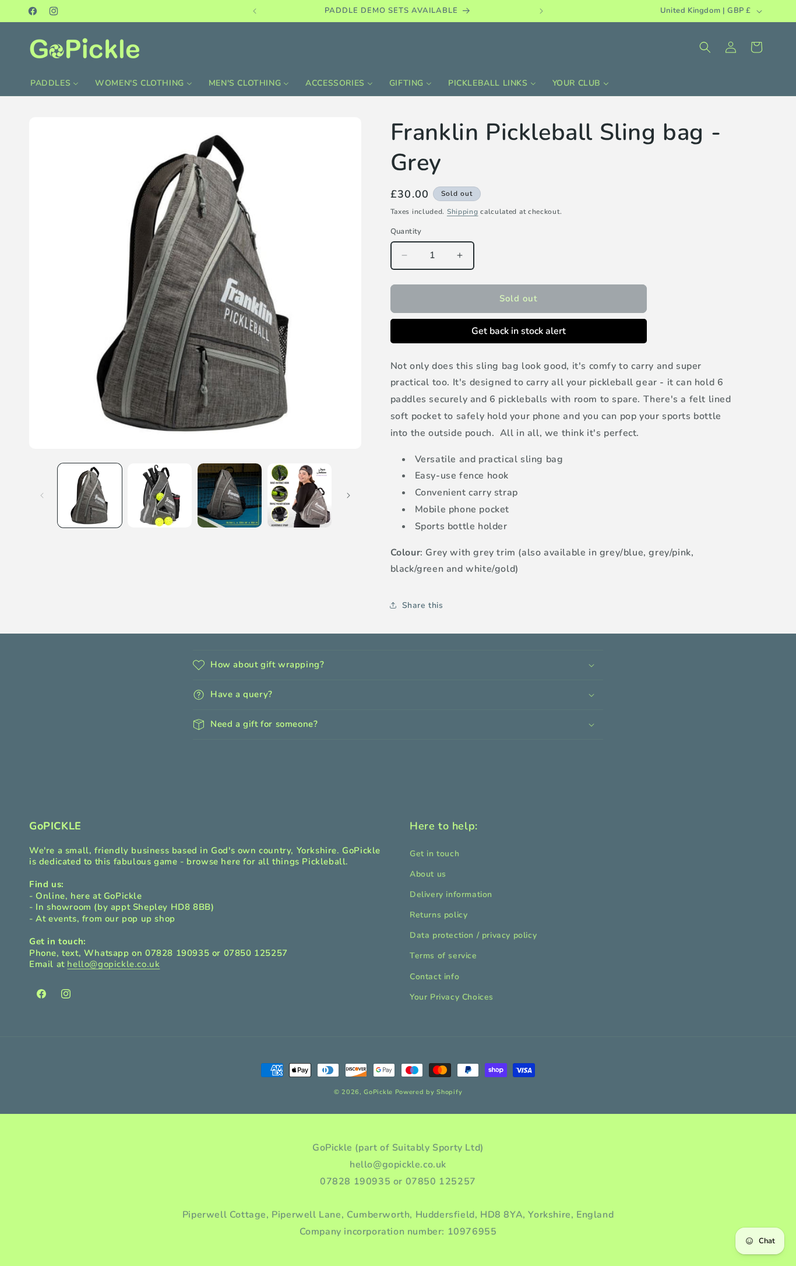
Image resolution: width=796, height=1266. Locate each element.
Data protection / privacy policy (473, 935)
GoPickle (378, 1092)
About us (428, 873)
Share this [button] (422, 605)
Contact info (434, 976)
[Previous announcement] (254, 11)
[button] (705, 47)
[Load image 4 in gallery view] (299, 495)
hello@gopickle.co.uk (113, 964)
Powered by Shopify (429, 1092)
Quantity (406, 231)
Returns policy (438, 914)
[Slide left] (42, 495)
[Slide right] (348, 495)
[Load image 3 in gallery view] (230, 495)
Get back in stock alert (518, 331)
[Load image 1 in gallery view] (90, 495)
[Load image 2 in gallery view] (160, 495)
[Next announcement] (541, 11)
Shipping (462, 211)
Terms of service (443, 955)
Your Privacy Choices (452, 996)
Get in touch (434, 853)
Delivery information (451, 893)
